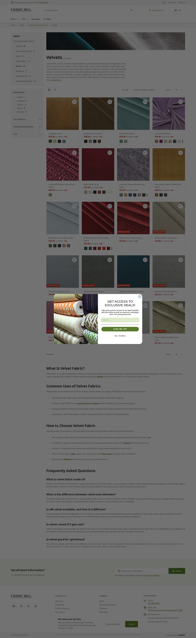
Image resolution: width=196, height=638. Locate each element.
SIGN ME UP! (120, 329)
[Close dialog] (139, 296)
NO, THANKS (120, 336)
